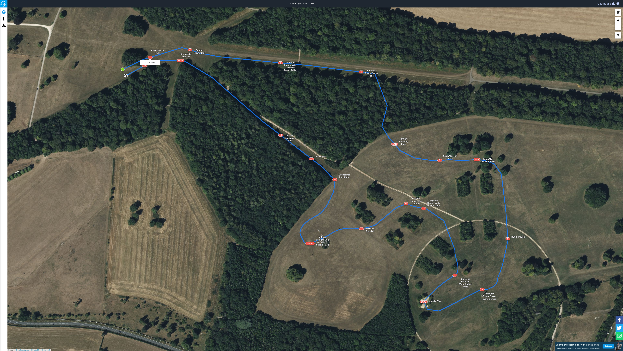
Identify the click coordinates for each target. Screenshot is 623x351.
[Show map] (3, 12)
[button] (618, 12)
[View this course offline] (3, 26)
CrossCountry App (22, 350)
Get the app (605, 3)
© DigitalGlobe (36, 350)
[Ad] (589, 346)
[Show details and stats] (3, 19)
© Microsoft (46, 350)
